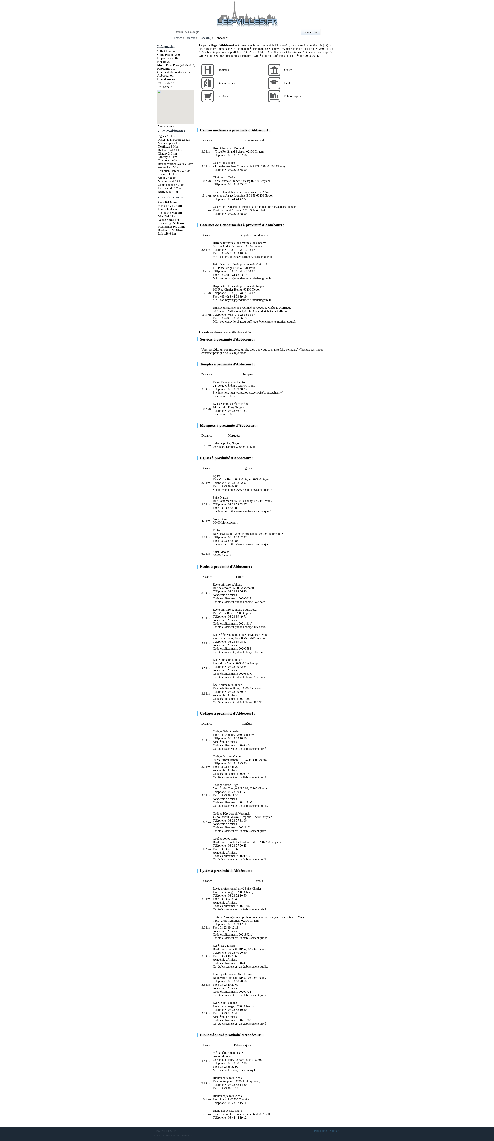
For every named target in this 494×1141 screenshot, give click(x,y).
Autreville (164, 167)
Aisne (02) (204, 38)
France (178, 38)
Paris (161, 202)
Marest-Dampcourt (169, 139)
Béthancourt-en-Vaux (171, 164)
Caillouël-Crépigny (169, 170)
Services (223, 96)
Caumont (163, 160)
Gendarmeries (226, 83)
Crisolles (267, 1114)
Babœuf (226, 555)
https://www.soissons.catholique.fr (250, 489)
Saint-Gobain (258, 210)
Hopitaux (223, 70)
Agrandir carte (166, 126)
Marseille (163, 205)
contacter (206, 353)
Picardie (190, 38)
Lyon (161, 209)
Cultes (288, 70)
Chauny (162, 153)
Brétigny (163, 191)
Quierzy (163, 157)
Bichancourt (165, 150)
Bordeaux (164, 230)
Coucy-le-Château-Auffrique (270, 311)
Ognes (162, 136)
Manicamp (164, 143)
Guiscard (249, 268)
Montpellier (165, 226)
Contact (335, 1130)
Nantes (162, 219)
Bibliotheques (292, 96)
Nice (161, 216)
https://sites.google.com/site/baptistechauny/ (256, 392)
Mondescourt (166, 181)
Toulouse (163, 212)
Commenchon (166, 184)
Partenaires (320, 1130)
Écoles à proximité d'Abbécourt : (226, 567)
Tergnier (265, 181)
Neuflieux (164, 146)
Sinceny (163, 174)
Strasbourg (164, 223)
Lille (160, 233)
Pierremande (165, 188)
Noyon (269, 195)
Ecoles (288, 83)
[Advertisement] (269, 118)
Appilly (162, 177)
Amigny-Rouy (251, 1081)
